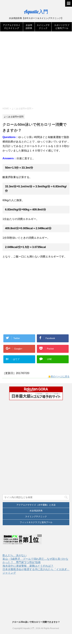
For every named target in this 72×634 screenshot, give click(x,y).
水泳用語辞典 (36, 510)
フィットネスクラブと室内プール (36, 522)
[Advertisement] (36, 70)
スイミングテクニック (36, 516)
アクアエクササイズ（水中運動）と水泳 (36, 505)
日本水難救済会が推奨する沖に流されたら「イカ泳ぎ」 (36, 569)
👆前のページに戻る (58, 376)
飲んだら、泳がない (15, 555)
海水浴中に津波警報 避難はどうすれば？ (28, 565)
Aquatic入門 (36, 11)
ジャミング (9, 572)
